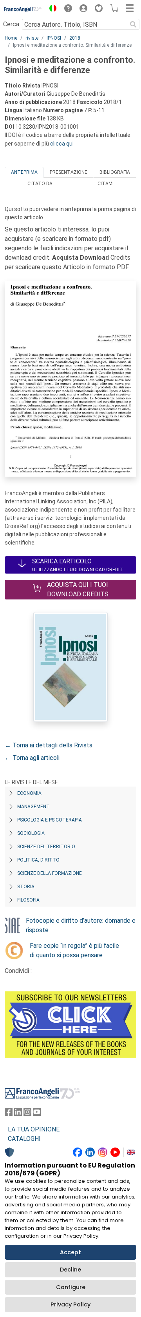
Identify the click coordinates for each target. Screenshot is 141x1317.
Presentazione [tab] (68, 172)
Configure (70, 1287)
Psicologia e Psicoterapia (49, 820)
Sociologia (31, 833)
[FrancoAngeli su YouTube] (37, 1113)
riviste (31, 38)
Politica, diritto (38, 860)
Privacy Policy (70, 1304)
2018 (74, 38)
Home (11, 38)
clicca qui (62, 143)
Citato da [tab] (39, 183)
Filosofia (28, 900)
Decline (70, 1269)
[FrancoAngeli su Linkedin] (18, 1113)
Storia (25, 886)
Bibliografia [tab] (114, 172)
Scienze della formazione (49, 873)
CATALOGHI (24, 1138)
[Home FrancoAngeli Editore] (23, 9)
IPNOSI (54, 38)
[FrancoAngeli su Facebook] (9, 1113)
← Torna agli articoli (32, 757)
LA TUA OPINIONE (34, 1129)
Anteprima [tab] (24, 172)
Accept (70, 1252)
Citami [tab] (106, 183)
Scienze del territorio (46, 846)
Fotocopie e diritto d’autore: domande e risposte (81, 925)
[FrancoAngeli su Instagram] (27, 1113)
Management (33, 806)
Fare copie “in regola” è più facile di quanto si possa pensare (74, 950)
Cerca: (11, 24)
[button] (51, 9)
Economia (29, 793)
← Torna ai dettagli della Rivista (48, 745)
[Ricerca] (133, 24)
